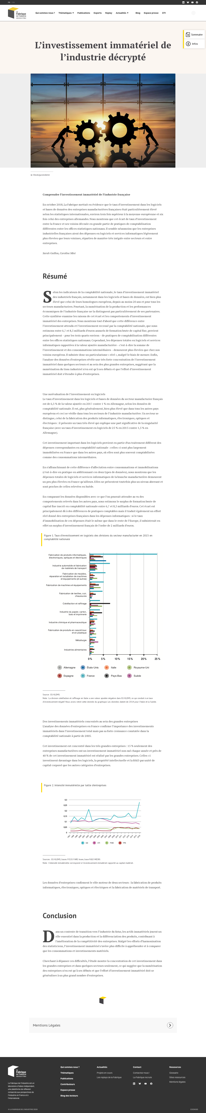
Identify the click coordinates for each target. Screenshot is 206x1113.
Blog (138, 13)
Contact (137, 1067)
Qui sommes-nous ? (45, 13)
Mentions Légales (46, 1025)
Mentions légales (177, 1081)
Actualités (121, 13)
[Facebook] (151, 1084)
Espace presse (151, 13)
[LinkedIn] (134, 1084)
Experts (98, 13)
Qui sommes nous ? (69, 1067)
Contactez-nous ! (141, 1072)
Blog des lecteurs (69, 1095)
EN (13, 2)
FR (9, 2)
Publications (83, 13)
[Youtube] (145, 1084)
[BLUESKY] (188, 2)
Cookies (194, 1109)
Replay (108, 13)
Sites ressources (177, 1077)
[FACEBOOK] (197, 2)
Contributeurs (67, 1084)
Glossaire (173, 1072)
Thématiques (65, 13)
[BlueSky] (140, 1084)
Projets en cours (104, 1072)
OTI (164, 13)
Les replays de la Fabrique (109, 1077)
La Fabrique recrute (142, 1077)
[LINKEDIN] (183, 2)
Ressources (175, 1067)
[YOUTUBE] (192, 2)
